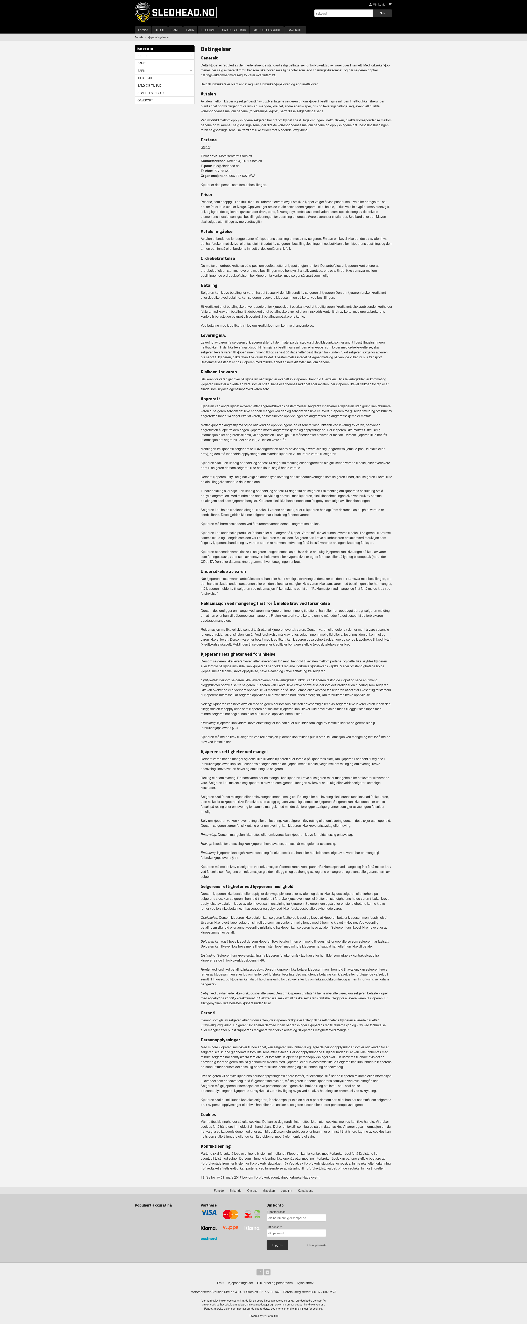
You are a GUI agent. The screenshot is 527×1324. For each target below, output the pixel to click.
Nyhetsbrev (305, 1282)
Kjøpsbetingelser (240, 1282)
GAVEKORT (295, 30)
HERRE (160, 30)
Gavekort (269, 1190)
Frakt (220, 1282)
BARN (190, 30)
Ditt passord (274, 1227)
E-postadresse (276, 1212)
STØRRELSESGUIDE (267, 30)
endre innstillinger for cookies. (305, 1308)
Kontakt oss (305, 1190)
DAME (175, 30)
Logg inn (286, 1190)
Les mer (276, 1308)
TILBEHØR (208, 30)
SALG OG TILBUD (234, 30)
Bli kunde (235, 1190)
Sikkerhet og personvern (275, 1282)
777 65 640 (272, 1291)
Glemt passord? (316, 1245)
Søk (382, 13)
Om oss (252, 1190)
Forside (143, 30)
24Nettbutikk (271, 1316)
